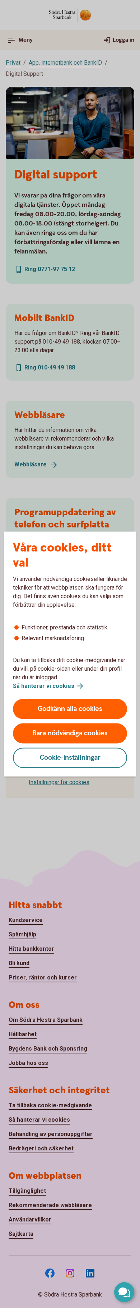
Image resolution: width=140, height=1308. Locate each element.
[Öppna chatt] (124, 1292)
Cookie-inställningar (70, 757)
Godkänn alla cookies (70, 708)
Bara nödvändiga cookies (70, 733)
